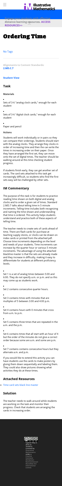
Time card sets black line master (20, 384)
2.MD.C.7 (8, 68)
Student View (11, 77)
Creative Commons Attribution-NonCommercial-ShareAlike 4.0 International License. (32, 462)
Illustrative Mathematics (31, 451)
